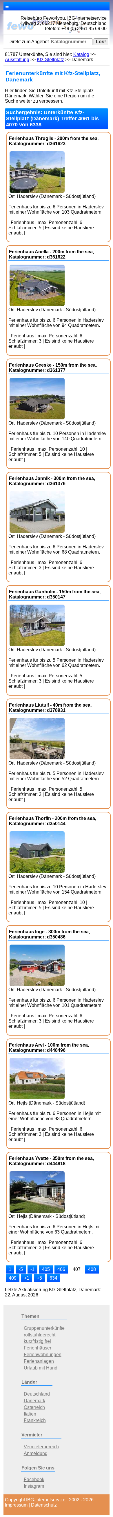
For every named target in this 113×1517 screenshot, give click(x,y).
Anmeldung (36, 1453)
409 (13, 1278)
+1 (26, 1278)
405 (46, 1269)
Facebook (34, 1479)
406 (61, 1269)
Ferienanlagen (39, 1361)
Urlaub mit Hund (40, 1367)
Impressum (16, 1505)
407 (77, 1269)
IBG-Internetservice (45, 1499)
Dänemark (34, 1400)
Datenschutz (44, 1505)
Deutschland (37, 1394)
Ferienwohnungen (42, 1354)
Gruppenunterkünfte (44, 1328)
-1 (32, 1269)
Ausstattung (17, 59)
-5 (21, 1269)
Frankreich (35, 1420)
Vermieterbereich (41, 1446)
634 (53, 1278)
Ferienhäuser (37, 1347)
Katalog (81, 54)
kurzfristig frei (37, 1341)
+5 (39, 1278)
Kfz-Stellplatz (50, 59)
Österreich (34, 1407)
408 (92, 1269)
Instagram (34, 1486)
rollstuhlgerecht (39, 1334)
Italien (30, 1413)
